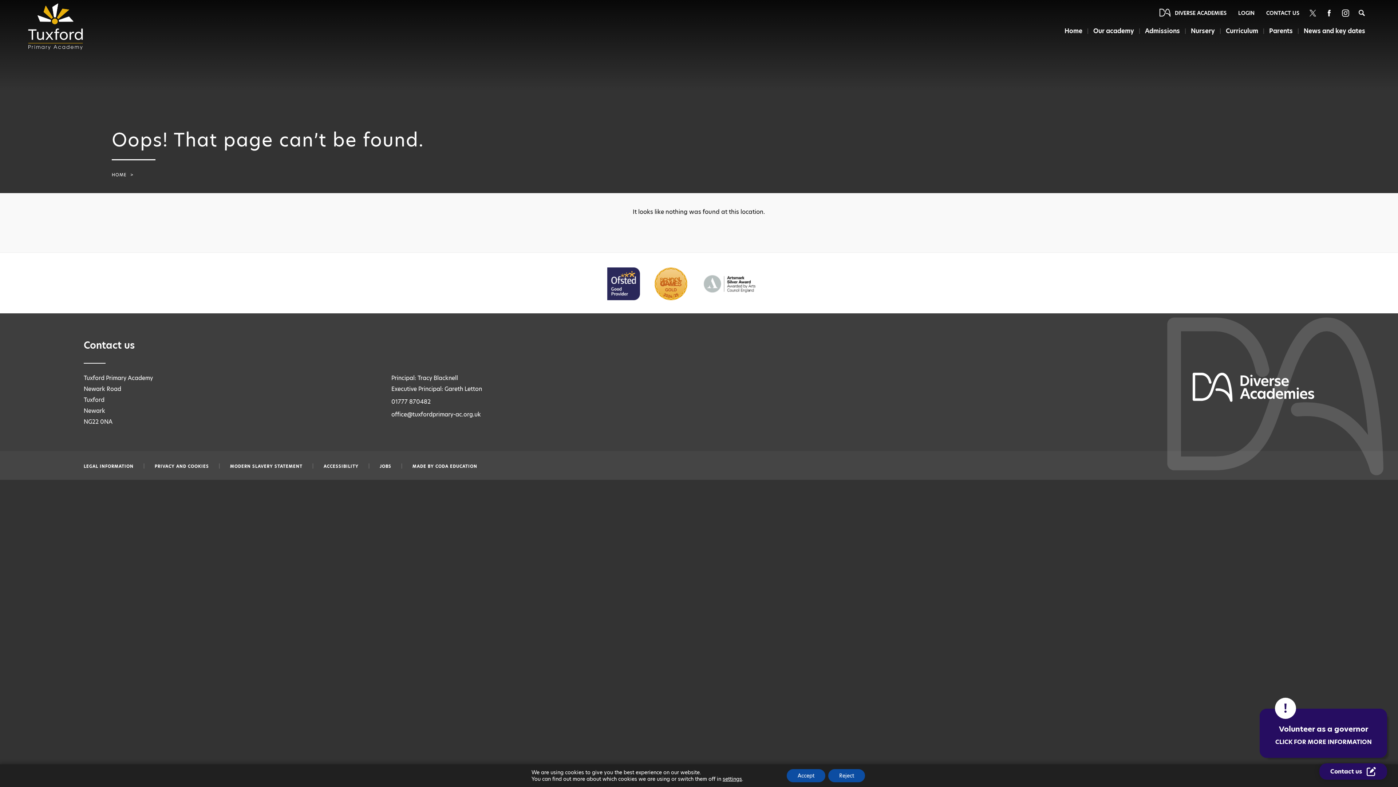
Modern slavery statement (266, 466)
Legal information (109, 466)
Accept (806, 775)
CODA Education (456, 466)
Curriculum (1242, 31)
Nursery (1203, 31)
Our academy (1113, 31)
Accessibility (341, 466)
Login (1246, 13)
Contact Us (1282, 13)
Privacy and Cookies (182, 466)
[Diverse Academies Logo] (58, 26)
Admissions (1162, 31)
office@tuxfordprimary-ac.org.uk (436, 414)
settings (732, 779)
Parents (1281, 31)
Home (1073, 31)
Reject (846, 775)
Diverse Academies (1201, 13)
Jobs (385, 466)
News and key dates (1334, 31)
